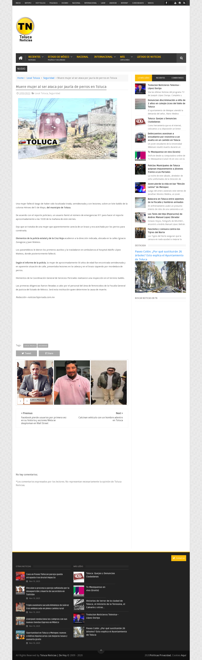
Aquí (183, 655)
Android (113, 3)
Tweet (28, 353)
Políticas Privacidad (160, 655)
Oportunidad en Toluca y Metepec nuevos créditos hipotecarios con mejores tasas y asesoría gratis (46, 636)
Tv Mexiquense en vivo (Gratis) (164, 152)
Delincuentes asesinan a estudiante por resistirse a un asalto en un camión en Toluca (164, 136)
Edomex (65, 3)
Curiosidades (138, 3)
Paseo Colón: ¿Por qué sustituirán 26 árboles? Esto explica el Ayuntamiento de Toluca (159, 255)
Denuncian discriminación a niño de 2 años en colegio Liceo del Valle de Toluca (166, 103)
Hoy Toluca (40, 3)
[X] (171, 3)
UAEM (103, 3)
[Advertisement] (161, 29)
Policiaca (54, 3)
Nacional (76, 3)
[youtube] (175, 3)
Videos (150, 3)
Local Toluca (33, 78)
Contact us (180, 558)
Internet (124, 3)
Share (50, 353)
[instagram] (180, 3)
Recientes (34, 58)
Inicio (18, 3)
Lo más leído (143, 78)
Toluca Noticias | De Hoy (53, 655)
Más (125, 58)
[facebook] (166, 3)
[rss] (184, 3)
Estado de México (58, 58)
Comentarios (178, 78)
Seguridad (48, 78)
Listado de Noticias (149, 56)
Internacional (90, 3)
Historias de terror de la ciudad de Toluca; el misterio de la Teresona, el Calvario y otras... (105, 604)
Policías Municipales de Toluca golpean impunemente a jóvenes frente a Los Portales (165, 168)
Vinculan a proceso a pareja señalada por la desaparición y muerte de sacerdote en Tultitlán (47, 591)
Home (20, 78)
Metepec (28, 3)
